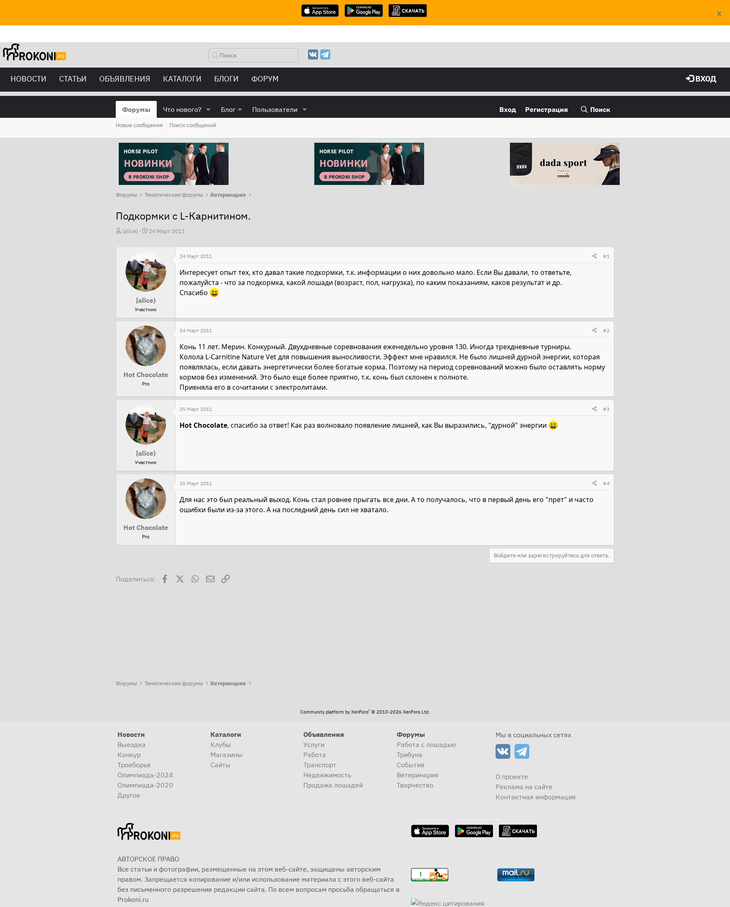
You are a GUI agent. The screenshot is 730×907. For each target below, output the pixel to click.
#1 (606, 256)
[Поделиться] (594, 256)
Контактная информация (536, 797)
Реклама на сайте (524, 786)
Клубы (220, 744)
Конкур (129, 754)
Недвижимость (327, 775)
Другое (128, 795)
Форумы (136, 109)
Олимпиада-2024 (145, 775)
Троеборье (134, 764)
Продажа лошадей (333, 785)
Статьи (73, 79)
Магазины (226, 754)
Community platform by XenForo (365, 712)
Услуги (313, 744)
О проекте (512, 776)
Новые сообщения (139, 125)
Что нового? (182, 109)
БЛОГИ (226, 79)
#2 (606, 330)
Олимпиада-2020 (145, 785)
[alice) (130, 231)
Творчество (415, 785)
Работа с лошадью (426, 744)
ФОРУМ (265, 79)
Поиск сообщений (192, 125)
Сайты (220, 764)
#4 (606, 483)
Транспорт (319, 764)
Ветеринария (418, 775)
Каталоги (182, 79)
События (411, 764)
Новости (28, 79)
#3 (606, 409)
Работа (314, 754)
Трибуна (409, 754)
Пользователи (274, 109)
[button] (208, 109)
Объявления (124, 79)
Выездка (131, 744)
